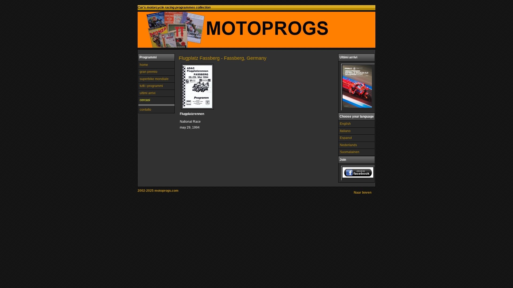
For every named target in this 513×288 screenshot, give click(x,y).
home (144, 65)
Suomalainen (349, 152)
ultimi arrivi (148, 93)
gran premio (148, 72)
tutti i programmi (151, 86)
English (345, 124)
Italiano (345, 131)
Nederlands (348, 145)
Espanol (346, 138)
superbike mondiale (154, 79)
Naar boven (362, 192)
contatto (145, 109)
